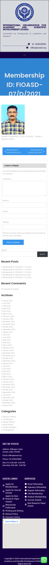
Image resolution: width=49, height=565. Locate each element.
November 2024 (9, 356)
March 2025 (7, 345)
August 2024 (8, 363)
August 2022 (8, 405)
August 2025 (8, 332)
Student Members (9, 427)
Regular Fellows (9, 422)
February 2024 (8, 379)
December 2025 (9, 322)
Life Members (8, 419)
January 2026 (8, 319)
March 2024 (7, 377)
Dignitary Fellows (8, 139)
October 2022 (8, 400)
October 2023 (8, 390)
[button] (24, 55)
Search (4, 250)
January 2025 (8, 350)
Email (5, 211)
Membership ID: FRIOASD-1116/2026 (17, 270)
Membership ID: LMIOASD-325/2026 (17, 275)
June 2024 (7, 369)
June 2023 (7, 395)
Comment (7, 179)
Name (6, 201)
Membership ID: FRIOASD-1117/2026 (17, 267)
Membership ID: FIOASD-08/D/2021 (35, 151)
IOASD (30, 136)
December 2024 (9, 353)
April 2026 (6, 311)
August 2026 (8, 301)
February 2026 (8, 316)
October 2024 (8, 358)
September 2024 (9, 361)
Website (6, 222)
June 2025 (7, 337)
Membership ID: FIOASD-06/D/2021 (13, 151)
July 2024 (6, 366)
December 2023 (9, 384)
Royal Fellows (8, 425)
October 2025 (8, 327)
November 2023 (9, 387)
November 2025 (9, 324)
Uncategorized (8, 430)
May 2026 (6, 308)
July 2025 (6, 335)
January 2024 (8, 382)
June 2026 (7, 306)
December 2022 (9, 398)
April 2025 (6, 343)
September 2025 (9, 329)
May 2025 (6, 340)
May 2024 (6, 371)
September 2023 (9, 392)
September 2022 (9, 403)
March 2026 (7, 314)
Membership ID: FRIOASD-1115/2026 (17, 272)
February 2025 (8, 348)
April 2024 (6, 374)
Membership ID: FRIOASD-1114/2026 (17, 277)
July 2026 (6, 303)
